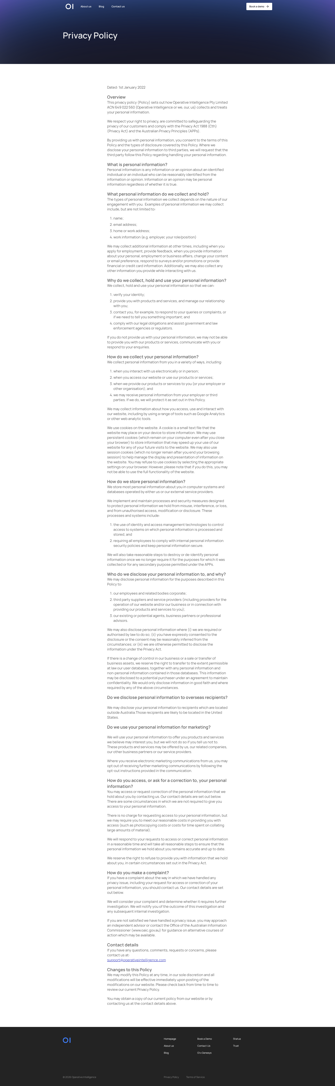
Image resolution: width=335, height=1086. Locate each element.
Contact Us (203, 1045)
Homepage (170, 1038)
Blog (101, 6)
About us (86, 6)
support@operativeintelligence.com (136, 960)
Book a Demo (204, 1038)
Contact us (118, 6)
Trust (236, 1045)
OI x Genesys (204, 1052)
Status (237, 1038)
